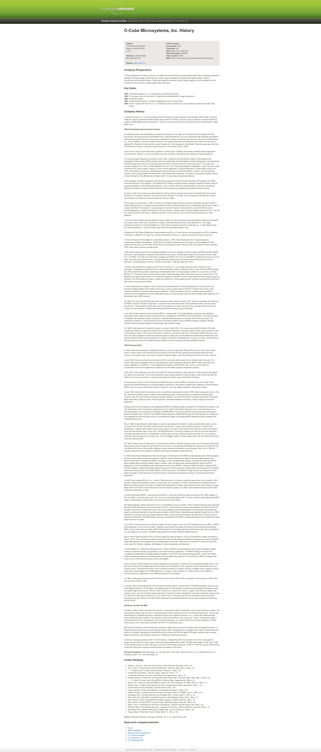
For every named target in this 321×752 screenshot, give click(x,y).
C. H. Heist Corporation (136, 735)
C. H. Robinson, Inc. (135, 737)
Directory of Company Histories (165, 749)
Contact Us (182, 749)
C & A (130, 728)
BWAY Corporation (134, 730)
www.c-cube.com (139, 63)
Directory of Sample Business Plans (139, 749)
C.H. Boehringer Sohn (136, 740)
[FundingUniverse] (118, 9)
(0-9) (131, 21)
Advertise (191, 749)
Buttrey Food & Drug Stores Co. (139, 733)
